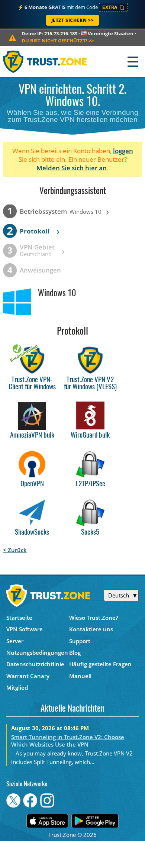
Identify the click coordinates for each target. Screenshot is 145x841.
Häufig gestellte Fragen (100, 664)
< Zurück (15, 550)
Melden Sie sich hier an (71, 168)
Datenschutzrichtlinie (35, 664)
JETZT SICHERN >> (72, 20)
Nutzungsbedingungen (37, 652)
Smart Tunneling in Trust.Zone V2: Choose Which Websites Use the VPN (67, 740)
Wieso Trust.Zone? (93, 617)
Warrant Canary (27, 676)
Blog (75, 652)
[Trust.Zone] (45, 61)
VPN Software (24, 629)
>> (58, 40)
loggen (123, 150)
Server (14, 641)
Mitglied (17, 687)
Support (79, 641)
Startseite (19, 617)
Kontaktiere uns (91, 629)
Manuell (80, 676)
